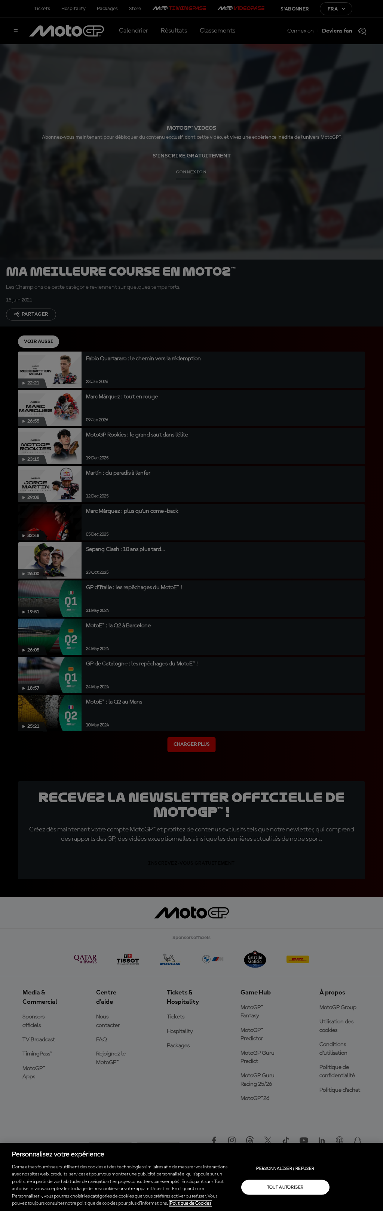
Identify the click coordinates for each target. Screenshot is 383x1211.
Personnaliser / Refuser (285, 1168)
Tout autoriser (285, 1187)
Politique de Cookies (190, 1203)
